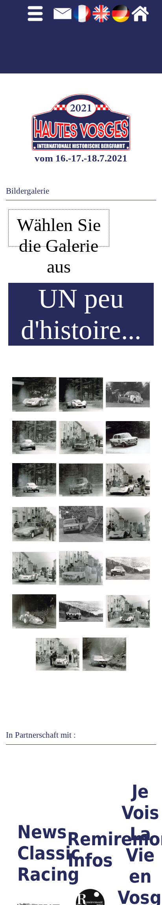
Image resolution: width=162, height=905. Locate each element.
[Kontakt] (62, 35)
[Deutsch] (120, 35)
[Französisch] (82, 35)
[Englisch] (101, 35)
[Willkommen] (146, 35)
